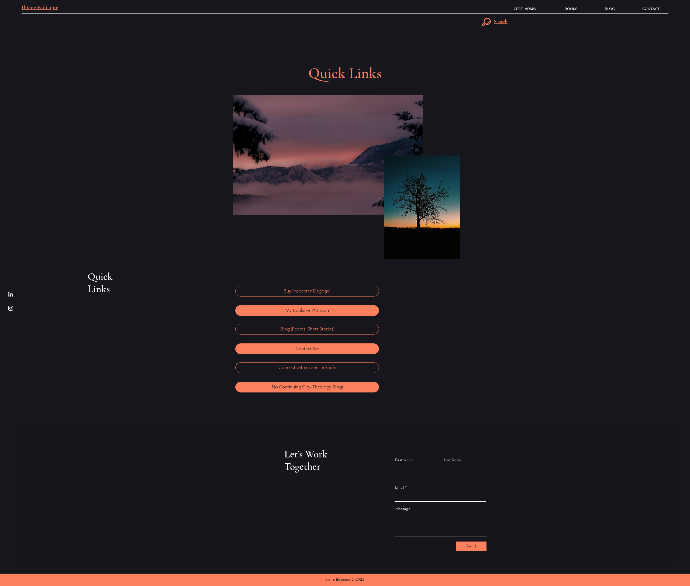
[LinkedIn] (10, 294)
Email (399, 487)
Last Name (453, 460)
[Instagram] (10, 308)
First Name (404, 460)
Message (402, 509)
